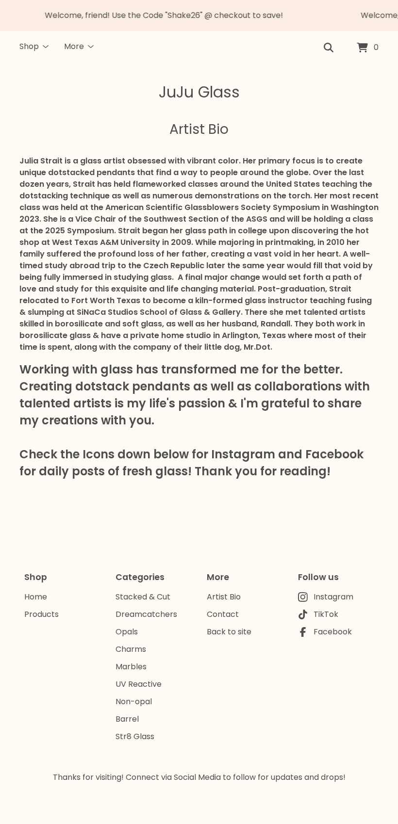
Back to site (229, 631)
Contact (223, 614)
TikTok (326, 614)
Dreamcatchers (146, 614)
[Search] (328, 48)
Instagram (333, 596)
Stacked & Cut (143, 596)
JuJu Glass (199, 92)
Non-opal (134, 701)
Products (41, 614)
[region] (199, 15)
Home (35, 596)
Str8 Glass (135, 736)
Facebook (333, 631)
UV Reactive (139, 684)
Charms (131, 649)
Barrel (127, 719)
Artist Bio (224, 596)
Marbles (131, 666)
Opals (127, 631)
